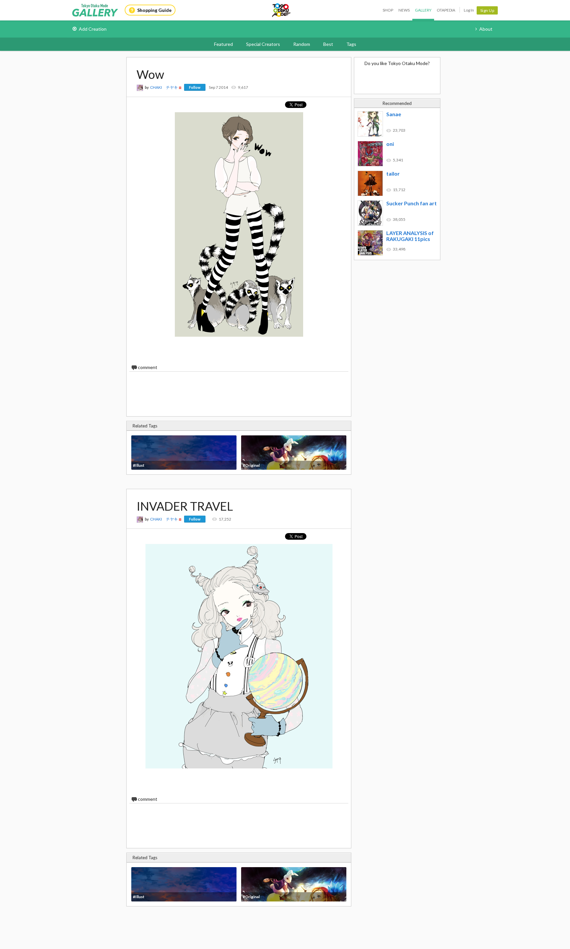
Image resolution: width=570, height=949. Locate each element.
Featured (223, 44)
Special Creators (263, 44)
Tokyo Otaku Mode (281, 10)
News (404, 10)
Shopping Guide (154, 10)
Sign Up (487, 10)
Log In (469, 10)
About (485, 29)
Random (301, 44)
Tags (351, 44)
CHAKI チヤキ (164, 87)
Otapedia (446, 10)
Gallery (423, 10)
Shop (388, 10)
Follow (195, 87)
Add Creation (93, 29)
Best (328, 44)
